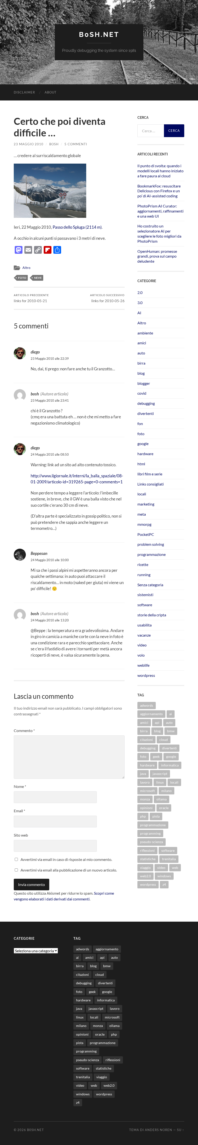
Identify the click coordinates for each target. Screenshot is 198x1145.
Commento (24, 730)
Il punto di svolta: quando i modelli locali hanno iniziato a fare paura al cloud (160, 170)
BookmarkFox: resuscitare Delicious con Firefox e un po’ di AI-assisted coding (159, 191)
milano (166, 791)
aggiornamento (151, 714)
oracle (164, 808)
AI (139, 312)
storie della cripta (151, 614)
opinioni (146, 808)
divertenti (145, 413)
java (143, 774)
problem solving (150, 544)
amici (141, 342)
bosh (54, 144)
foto (22, 278)
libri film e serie (149, 474)
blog (141, 373)
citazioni (146, 740)
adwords (146, 705)
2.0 (139, 292)
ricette (142, 564)
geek (156, 756)
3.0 (139, 302)
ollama (161, 799)
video (142, 645)
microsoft (147, 791)
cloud (163, 740)
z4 (164, 884)
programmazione (151, 554)
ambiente (145, 333)
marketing (145, 504)
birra (141, 363)
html (141, 463)
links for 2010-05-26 (107, 298)
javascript (160, 774)
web (175, 867)
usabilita (144, 625)
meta (141, 514)
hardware (145, 453)
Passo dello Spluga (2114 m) (77, 227)
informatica (170, 765)
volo (141, 655)
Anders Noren (158, 1130)
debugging (146, 403)
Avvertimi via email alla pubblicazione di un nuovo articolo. (69, 870)
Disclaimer (24, 92)
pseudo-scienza (151, 842)
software (144, 604)
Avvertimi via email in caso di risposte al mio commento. (66, 859)
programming (150, 833)
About (51, 92)
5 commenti (75, 144)
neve (38, 278)
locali (141, 494)
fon (140, 423)
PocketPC (145, 534)
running (143, 574)
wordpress (146, 675)
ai (170, 714)
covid (141, 393)
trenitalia (169, 859)
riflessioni (147, 850)
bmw (171, 731)
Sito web (21, 835)
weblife (143, 665)
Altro (26, 268)
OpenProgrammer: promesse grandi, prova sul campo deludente (157, 256)
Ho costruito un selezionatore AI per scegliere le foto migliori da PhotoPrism (159, 233)
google (142, 443)
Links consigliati (150, 484)
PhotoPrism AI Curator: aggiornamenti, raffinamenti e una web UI (160, 211)
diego (35, 351)
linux (160, 782)
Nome (20, 786)
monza (145, 799)
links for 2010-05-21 (31, 298)
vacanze (144, 635)
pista (156, 816)
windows (164, 876)
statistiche (148, 859)
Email (19, 810)
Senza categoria (150, 584)
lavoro (145, 782)
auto (141, 353)
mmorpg (144, 524)
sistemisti (145, 594)
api (157, 722)
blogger (143, 383)
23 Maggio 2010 (28, 144)
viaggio (145, 867)
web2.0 (145, 876)
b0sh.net (99, 35)
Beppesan (39, 553)
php (143, 816)
